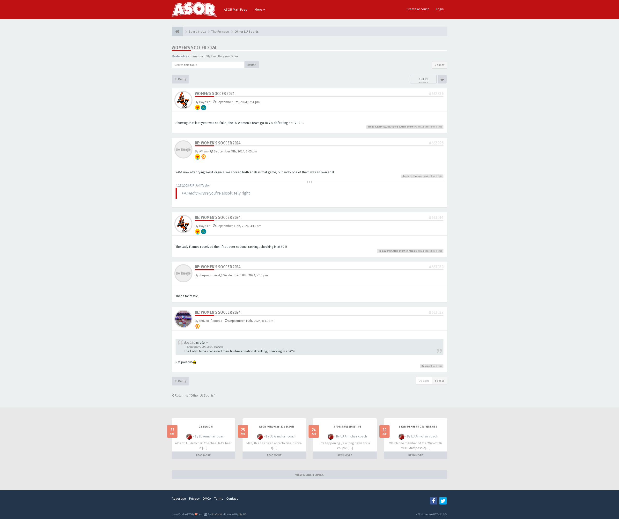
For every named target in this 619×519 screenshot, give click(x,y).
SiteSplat (216, 514)
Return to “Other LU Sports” (194, 395)
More (259, 9)
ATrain (203, 151)
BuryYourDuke (228, 56)
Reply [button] (181, 79)
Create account (417, 9)
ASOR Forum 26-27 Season (276, 426)
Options (424, 380)
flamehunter (408, 126)
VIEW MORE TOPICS (309, 475)
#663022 (436, 312)
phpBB (242, 514)
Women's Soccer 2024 (194, 47)
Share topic (423, 81)
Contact (232, 498)
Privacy (194, 498)
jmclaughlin (385, 250)
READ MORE (203, 455)
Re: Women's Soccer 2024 (218, 142)
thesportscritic (422, 176)
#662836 (436, 93)
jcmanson (198, 56)
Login (440, 9)
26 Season (206, 426)
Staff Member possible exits (418, 426)
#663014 (436, 217)
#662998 (436, 142)
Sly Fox (211, 56)
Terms (218, 498)
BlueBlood (393, 126)
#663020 (436, 266)
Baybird (204, 102)
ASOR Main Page (235, 9)
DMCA (207, 498)
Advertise (179, 498)
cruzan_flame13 (377, 126)
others (427, 126)
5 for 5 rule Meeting (347, 426)
